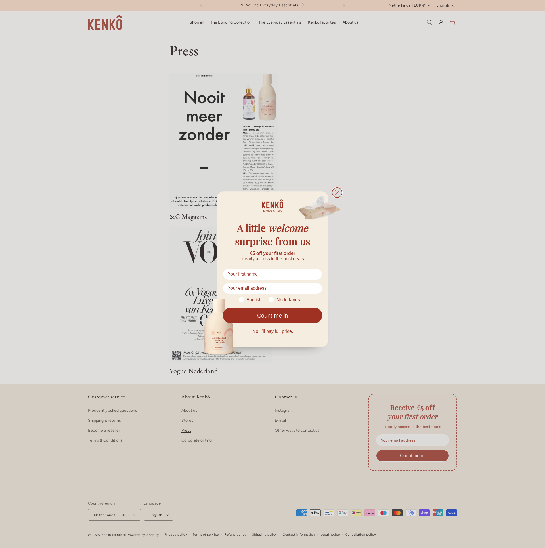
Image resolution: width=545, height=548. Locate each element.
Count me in (272, 315)
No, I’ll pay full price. (272, 331)
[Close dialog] (337, 193)
